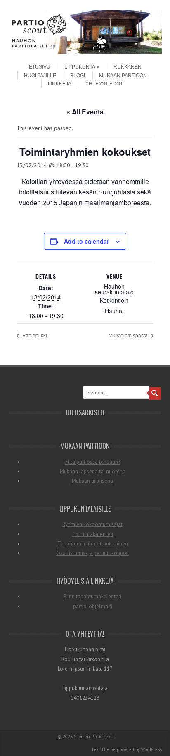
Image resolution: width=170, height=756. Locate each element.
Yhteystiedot (104, 84)
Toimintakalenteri (92, 534)
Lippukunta (79, 67)
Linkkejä (59, 84)
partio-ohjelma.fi (92, 606)
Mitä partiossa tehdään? (92, 461)
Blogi (77, 75)
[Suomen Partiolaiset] (85, 51)
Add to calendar (86, 241)
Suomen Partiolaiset (93, 736)
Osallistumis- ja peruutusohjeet (93, 553)
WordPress (151, 749)
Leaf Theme (104, 749)
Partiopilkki (34, 335)
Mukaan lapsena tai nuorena (92, 471)
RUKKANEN (127, 67)
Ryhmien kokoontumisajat (92, 524)
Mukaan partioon (123, 75)
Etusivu (39, 67)
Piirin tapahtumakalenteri (92, 596)
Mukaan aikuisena (92, 480)
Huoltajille (40, 75)
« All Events (85, 111)
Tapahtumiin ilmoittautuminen (92, 543)
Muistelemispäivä (129, 335)
